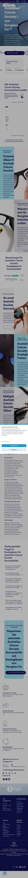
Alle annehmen (14, 445)
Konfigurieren (14, 449)
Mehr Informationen (5, 441)
